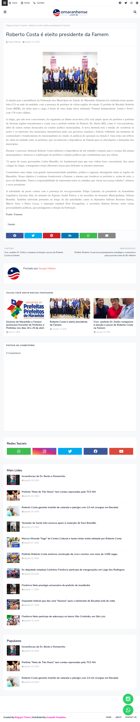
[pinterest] (136, 3)
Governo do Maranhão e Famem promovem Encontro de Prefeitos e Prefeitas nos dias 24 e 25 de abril (25, 325)
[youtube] (121, 451)
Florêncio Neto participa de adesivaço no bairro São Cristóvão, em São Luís (63, 616)
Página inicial (12, 25)
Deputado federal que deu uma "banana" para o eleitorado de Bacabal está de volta (68, 600)
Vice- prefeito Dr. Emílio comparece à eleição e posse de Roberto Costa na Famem (113, 325)
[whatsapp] (19, 451)
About (119, 717)
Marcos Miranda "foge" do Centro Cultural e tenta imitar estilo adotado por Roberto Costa (72, 538)
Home (108, 717)
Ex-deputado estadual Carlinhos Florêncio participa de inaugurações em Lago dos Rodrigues (73, 569)
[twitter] (126, 3)
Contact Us (131, 717)
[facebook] (120, 3)
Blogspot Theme (22, 717)
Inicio (14, 3)
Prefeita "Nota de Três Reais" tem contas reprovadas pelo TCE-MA (59, 491)
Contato (40, 3)
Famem (23, 25)
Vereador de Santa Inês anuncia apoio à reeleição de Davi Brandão (59, 523)
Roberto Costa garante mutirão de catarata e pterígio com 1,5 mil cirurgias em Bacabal (70, 507)
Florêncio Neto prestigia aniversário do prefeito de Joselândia (56, 585)
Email (27, 3)
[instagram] (131, 3)
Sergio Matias (14, 42)
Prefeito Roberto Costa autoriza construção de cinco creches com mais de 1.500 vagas (69, 554)
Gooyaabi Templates (56, 717)
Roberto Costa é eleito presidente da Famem (68, 323)
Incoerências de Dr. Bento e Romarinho (43, 476)
